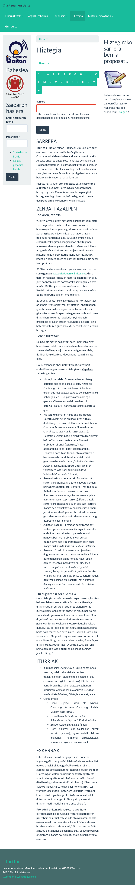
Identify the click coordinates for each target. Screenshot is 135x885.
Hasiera (43, 39)
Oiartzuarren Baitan (17, 5)
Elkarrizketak (13, 15)
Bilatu (42, 129)
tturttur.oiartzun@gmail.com (19, 876)
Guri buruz (11, 26)
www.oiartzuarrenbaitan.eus (69, 273)
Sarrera (40, 101)
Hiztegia (78, 15)
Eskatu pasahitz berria (18, 165)
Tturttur (11, 861)
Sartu (12, 177)
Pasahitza (13, 136)
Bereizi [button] (43, 63)
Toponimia (59, 15)
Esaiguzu (123, 111)
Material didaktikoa (99, 15)
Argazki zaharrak (38, 15)
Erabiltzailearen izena (16, 119)
